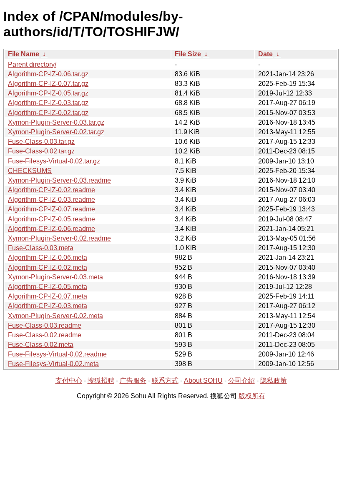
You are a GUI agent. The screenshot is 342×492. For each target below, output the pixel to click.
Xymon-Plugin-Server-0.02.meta (55, 315)
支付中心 (68, 380)
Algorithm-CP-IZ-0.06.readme (51, 228)
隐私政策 (273, 380)
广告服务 (133, 380)
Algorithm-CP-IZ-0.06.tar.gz (48, 74)
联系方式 (165, 380)
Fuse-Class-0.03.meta (40, 247)
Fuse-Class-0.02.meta (40, 344)
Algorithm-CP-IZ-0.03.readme (51, 199)
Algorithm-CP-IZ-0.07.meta (47, 296)
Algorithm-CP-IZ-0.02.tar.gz (48, 112)
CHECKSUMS (30, 170)
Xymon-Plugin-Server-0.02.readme (59, 238)
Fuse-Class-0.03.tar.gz (41, 141)
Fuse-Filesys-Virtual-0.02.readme (57, 354)
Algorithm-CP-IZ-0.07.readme (51, 209)
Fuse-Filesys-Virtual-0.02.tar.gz (54, 161)
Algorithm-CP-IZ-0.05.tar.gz (48, 93)
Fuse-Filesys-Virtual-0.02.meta (53, 363)
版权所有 (252, 395)
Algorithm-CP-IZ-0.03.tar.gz (48, 102)
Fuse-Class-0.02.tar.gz (41, 151)
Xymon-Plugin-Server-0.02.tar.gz (56, 132)
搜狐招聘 (101, 380)
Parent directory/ (32, 64)
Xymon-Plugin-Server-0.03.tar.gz (56, 122)
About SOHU (203, 380)
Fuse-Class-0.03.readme (44, 325)
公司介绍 (241, 380)
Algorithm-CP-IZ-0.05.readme (51, 219)
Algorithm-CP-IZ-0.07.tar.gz (48, 83)
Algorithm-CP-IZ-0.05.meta (47, 286)
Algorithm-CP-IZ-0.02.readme (51, 189)
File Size (188, 54)
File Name (23, 54)
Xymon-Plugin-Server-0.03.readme (59, 180)
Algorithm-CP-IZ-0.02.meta (47, 267)
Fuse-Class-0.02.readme (44, 335)
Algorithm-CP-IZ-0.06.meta (47, 257)
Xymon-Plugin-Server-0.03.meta (55, 277)
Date (265, 54)
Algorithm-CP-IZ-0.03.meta (47, 305)
